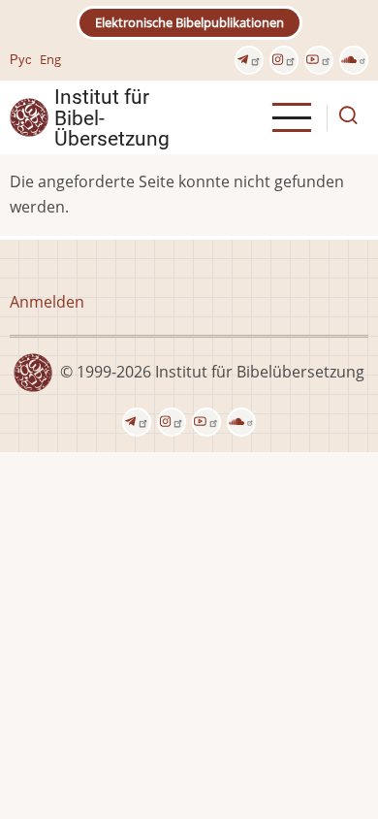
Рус (21, 59)
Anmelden (47, 301)
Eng (50, 59)
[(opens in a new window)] (249, 60)
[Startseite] (29, 116)
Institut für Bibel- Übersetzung (112, 117)
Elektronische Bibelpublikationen (189, 22)
